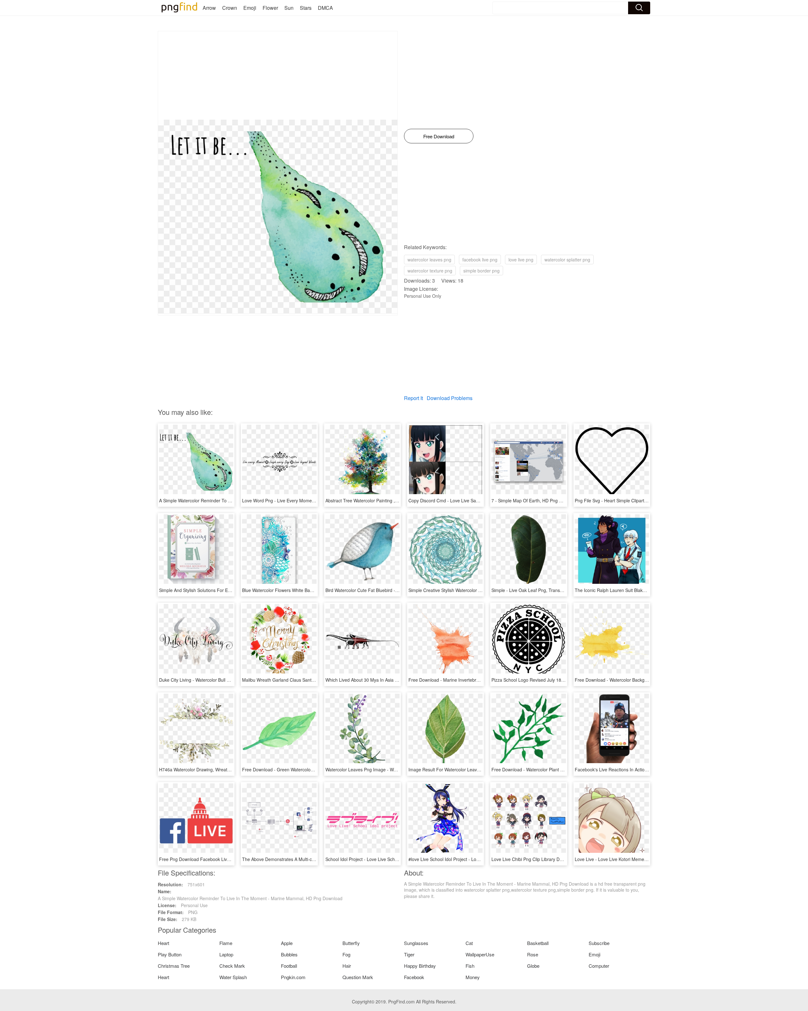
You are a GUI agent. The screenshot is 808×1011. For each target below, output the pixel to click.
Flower (270, 7)
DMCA (325, 7)
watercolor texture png (429, 270)
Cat (469, 943)
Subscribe (599, 943)
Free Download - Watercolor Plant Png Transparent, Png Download (558, 769)
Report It (413, 398)
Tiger (409, 954)
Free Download (438, 136)
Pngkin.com (293, 977)
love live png (520, 259)
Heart (163, 943)
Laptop (226, 954)
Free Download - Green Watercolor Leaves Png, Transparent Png (307, 769)
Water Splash (233, 977)
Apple (287, 943)
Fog (346, 954)
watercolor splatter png (567, 259)
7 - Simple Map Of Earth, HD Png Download (535, 500)
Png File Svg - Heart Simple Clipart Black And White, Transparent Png (644, 500)
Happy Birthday (420, 965)
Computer (599, 965)
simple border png (481, 270)
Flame (225, 943)
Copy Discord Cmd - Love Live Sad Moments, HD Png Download (473, 500)
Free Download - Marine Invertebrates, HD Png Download (466, 680)
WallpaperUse (480, 954)
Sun (289, 7)
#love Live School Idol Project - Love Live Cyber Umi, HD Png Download (480, 859)
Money (473, 977)
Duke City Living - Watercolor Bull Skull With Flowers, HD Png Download (230, 680)
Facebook (414, 977)
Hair (346, 965)
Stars (306, 7)
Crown (229, 7)
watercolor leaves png (429, 259)
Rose (532, 954)
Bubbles (289, 954)
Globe (533, 965)
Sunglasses (416, 943)
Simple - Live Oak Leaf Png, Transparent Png (536, 590)
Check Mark (232, 965)
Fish (470, 965)
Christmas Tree (174, 965)
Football (289, 965)
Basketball (538, 943)
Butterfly (351, 943)
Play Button (169, 954)
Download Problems (449, 398)
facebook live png (479, 259)
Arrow (209, 7)
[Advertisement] (277, 75)
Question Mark (357, 977)
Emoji (249, 7)
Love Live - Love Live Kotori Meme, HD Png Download (629, 859)
